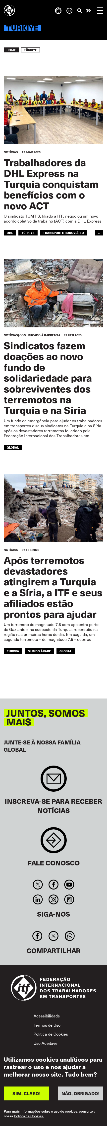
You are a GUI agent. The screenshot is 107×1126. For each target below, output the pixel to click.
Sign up (54, 781)
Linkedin (37, 899)
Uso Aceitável (46, 1043)
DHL (10, 233)
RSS (69, 899)
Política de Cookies (51, 1034)
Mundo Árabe (39, 651)
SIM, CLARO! (26, 1093)
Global (13, 447)
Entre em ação (88, 10)
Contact (54, 842)
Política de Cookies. (29, 1116)
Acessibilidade (47, 1015)
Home (11, 50)
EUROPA (13, 651)
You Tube (69, 885)
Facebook (53, 885)
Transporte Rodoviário (63, 233)
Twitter (37, 885)
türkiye (28, 233)
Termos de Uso (47, 1025)
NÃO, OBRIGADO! (80, 1093)
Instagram (53, 899)
